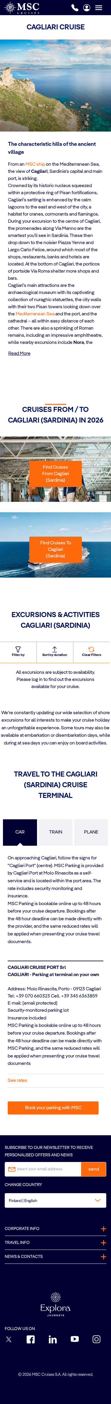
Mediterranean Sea (35, 314)
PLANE (91, 832)
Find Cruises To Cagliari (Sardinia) (55, 550)
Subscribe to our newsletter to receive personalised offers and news (49, 1151)
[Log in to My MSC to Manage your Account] (86, 7)
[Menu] (103, 7)
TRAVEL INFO (17, 1243)
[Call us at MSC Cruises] (74, 7)
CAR (20, 832)
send (94, 1169)
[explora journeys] (55, 1304)
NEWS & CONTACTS (24, 1257)
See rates (17, 1080)
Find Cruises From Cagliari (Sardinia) (55, 474)
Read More (19, 353)
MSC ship (35, 164)
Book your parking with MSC (53, 1108)
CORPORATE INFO (22, 1229)
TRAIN (55, 832)
